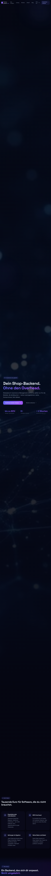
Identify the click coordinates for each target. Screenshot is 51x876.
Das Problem (12, 2)
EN (39, 2)
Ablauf (28, 2)
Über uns (37, 2)
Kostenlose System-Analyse (12, 402)
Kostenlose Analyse (44, 2)
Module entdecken (30, 402)
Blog (33, 2)
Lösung (17, 2)
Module (23, 2)
